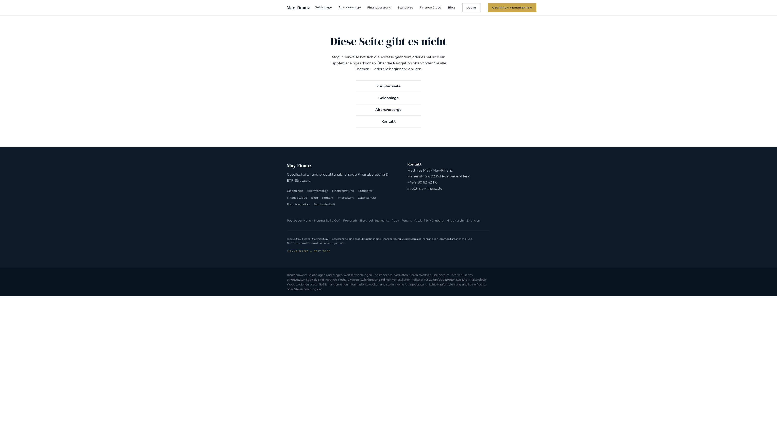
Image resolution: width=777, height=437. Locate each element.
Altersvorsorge (350, 7)
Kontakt (388, 121)
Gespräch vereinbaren (512, 7)
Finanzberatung (379, 7)
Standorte (405, 7)
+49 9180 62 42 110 (422, 182)
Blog (451, 7)
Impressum (346, 197)
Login (471, 7)
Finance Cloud (431, 7)
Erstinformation (298, 204)
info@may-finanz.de (424, 188)
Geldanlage (323, 7)
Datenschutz (367, 197)
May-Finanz (298, 7)
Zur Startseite (388, 86)
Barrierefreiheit (324, 204)
